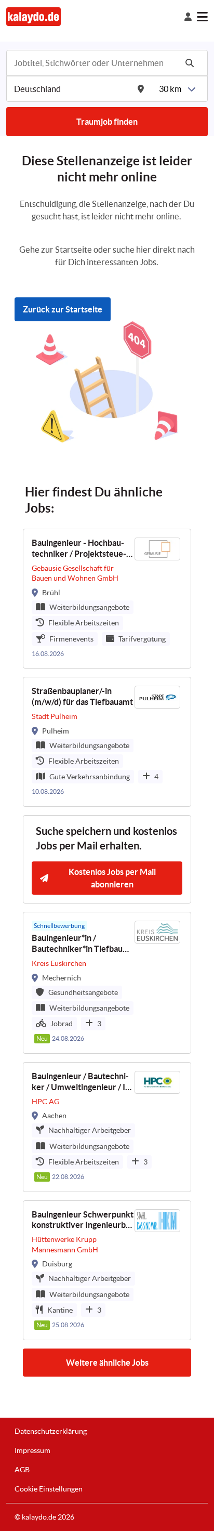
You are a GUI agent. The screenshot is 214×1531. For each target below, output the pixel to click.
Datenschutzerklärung (51, 1431)
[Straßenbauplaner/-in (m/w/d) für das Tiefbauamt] (107, 741)
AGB (22, 1469)
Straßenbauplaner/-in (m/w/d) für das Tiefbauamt (82, 696)
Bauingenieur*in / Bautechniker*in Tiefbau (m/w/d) (77, 943)
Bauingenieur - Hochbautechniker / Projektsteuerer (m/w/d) (79, 548)
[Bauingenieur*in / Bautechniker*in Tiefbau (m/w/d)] (107, 982)
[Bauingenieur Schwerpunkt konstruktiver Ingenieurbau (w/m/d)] (107, 1270)
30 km (170, 89)
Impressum (32, 1450)
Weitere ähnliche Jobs (107, 1362)
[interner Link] (33, 16)
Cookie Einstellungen (49, 1489)
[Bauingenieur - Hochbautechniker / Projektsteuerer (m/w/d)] (107, 598)
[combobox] (94, 62)
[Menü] (202, 16)
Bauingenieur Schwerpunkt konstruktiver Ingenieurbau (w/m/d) (83, 1220)
